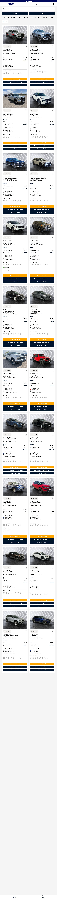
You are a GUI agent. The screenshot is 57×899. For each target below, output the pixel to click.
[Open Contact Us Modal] (36, 4)
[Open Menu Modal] (3, 4)
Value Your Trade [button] (15, 85)
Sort (16, 13)
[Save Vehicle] (26, 46)
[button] (15, 79)
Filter (43, 13)
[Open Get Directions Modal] (29, 4)
